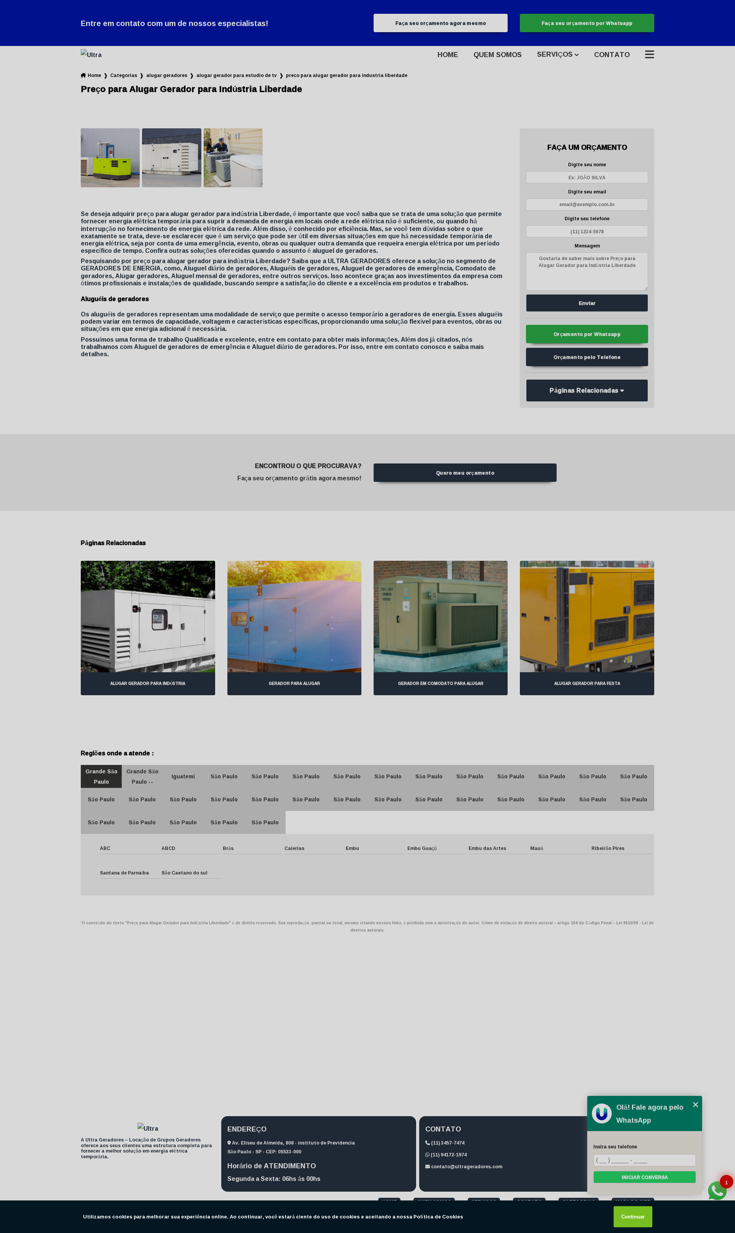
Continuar (633, 1217)
